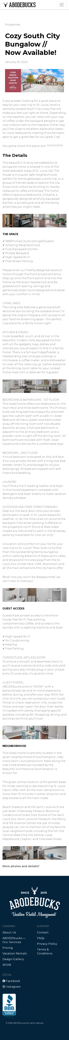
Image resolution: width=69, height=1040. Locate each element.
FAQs (40, 938)
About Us (9, 932)
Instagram (13, 986)
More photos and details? (21, 866)
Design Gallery (13, 959)
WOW (7, 964)
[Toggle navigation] (61, 4)
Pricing (8, 947)
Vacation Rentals (15, 953)
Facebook (12, 981)
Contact (43, 932)
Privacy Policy (47, 943)
